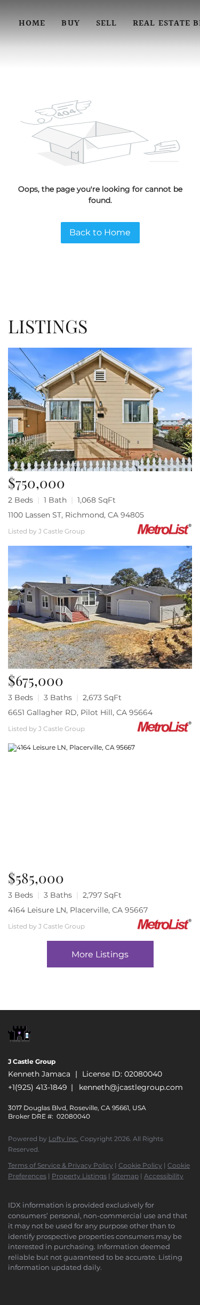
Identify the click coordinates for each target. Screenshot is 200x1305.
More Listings (100, 954)
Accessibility (163, 1176)
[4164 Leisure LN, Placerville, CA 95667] (100, 804)
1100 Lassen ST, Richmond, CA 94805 (76, 515)
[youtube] (98, 1283)
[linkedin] (34, 1283)
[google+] (120, 1283)
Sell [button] (106, 23)
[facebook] (13, 1283)
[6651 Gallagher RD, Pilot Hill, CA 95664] (100, 607)
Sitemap (125, 1176)
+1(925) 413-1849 (37, 1087)
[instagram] (77, 1283)
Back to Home (100, 232)
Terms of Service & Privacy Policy (60, 1165)
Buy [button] (70, 23)
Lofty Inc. (63, 1139)
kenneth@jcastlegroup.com (131, 1087)
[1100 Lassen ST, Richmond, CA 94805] (100, 409)
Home (32, 23)
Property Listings (79, 1176)
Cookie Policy (140, 1165)
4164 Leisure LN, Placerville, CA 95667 (78, 910)
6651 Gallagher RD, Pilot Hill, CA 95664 (80, 712)
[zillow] (56, 1283)
